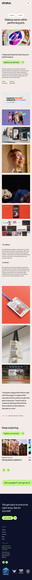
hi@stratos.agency (7, 547)
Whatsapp (4, 549)
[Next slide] (8, 470)
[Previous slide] (4, 470)
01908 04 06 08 (6, 546)
